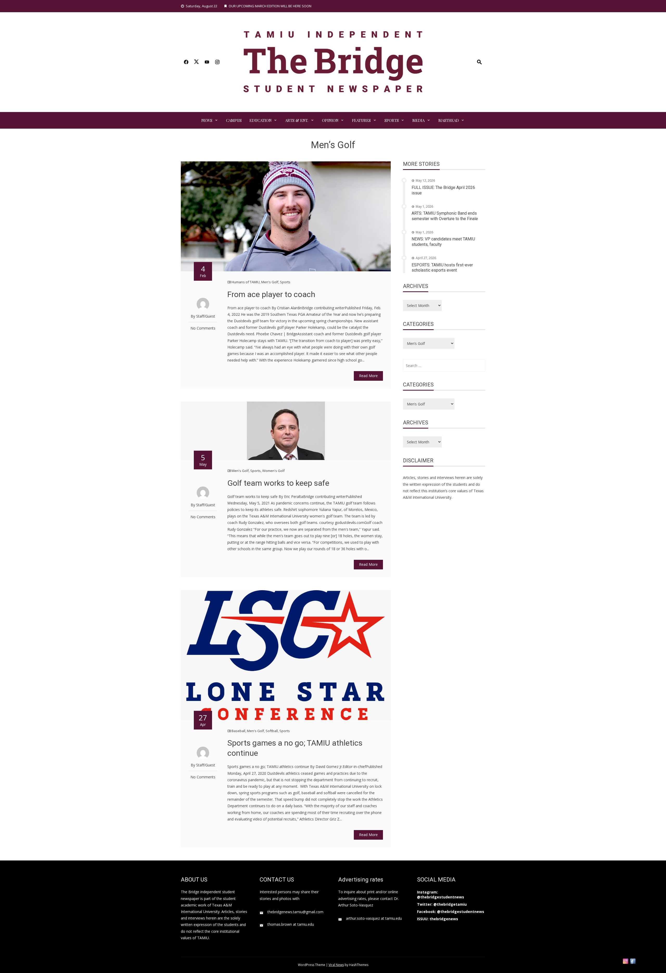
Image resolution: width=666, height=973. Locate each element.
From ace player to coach (271, 294)
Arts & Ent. (296, 120)
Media (418, 120)
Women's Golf (273, 470)
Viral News (336, 965)
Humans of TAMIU (246, 282)
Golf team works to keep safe (278, 483)
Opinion (330, 120)
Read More (368, 375)
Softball (272, 730)
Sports (392, 120)
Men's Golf (269, 282)
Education (260, 120)
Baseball (238, 730)
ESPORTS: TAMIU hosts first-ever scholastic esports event (442, 267)
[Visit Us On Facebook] (632, 960)
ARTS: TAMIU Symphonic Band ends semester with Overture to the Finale (445, 216)
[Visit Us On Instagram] (625, 960)
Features (361, 120)
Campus (234, 120)
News (206, 120)
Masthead (448, 120)
